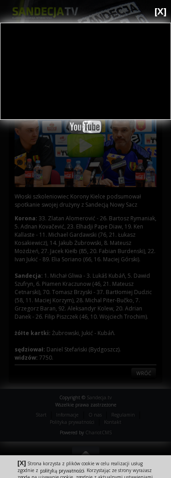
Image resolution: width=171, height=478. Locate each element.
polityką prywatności (62, 470)
